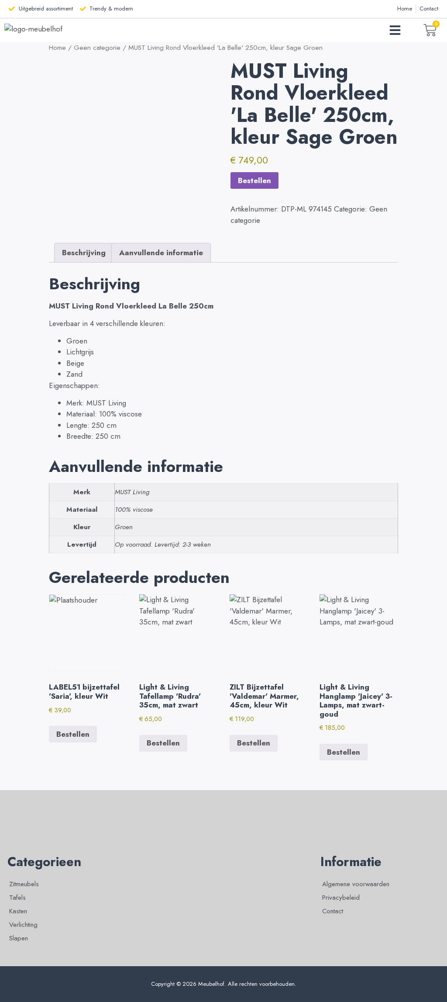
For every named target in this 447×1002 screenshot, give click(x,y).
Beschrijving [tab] (84, 252)
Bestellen (254, 180)
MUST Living (132, 492)
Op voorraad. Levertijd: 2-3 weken (163, 544)
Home (57, 47)
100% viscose (134, 509)
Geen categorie (97, 47)
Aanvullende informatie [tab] (161, 252)
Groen (124, 527)
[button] (395, 30)
